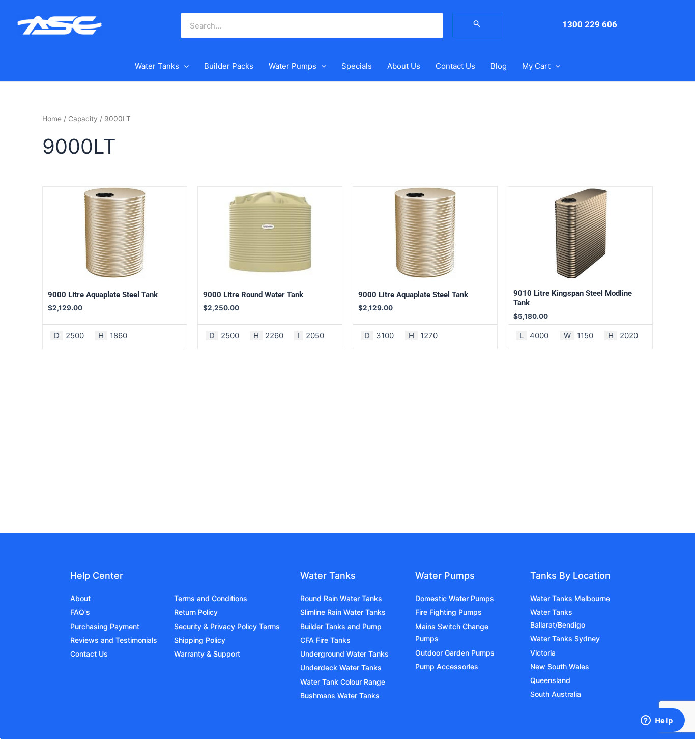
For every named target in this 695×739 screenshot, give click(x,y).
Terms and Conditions (210, 598)
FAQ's (80, 612)
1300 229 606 (589, 24)
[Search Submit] (477, 25)
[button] (184, 66)
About (80, 598)
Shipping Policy (199, 640)
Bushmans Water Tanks (340, 695)
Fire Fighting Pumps (448, 612)
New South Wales (559, 666)
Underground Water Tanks (344, 653)
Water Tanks (157, 66)
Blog (498, 66)
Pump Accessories (446, 666)
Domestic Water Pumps (454, 598)
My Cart (536, 66)
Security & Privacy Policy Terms (227, 626)
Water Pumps (292, 66)
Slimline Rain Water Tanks (343, 612)
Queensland (550, 680)
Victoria (543, 652)
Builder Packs (228, 66)
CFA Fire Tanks (325, 640)
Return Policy (196, 612)
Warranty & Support (207, 653)
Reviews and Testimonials (113, 640)
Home (52, 119)
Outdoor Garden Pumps (455, 652)
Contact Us (455, 66)
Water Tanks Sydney (565, 638)
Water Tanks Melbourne (570, 598)
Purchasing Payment (104, 626)
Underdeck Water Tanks (341, 667)
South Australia (555, 694)
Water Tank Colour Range (342, 681)
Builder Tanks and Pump (341, 626)
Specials (356, 66)
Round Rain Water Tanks (341, 598)
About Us (403, 66)
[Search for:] (477, 25)
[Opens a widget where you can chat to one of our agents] (657, 721)
